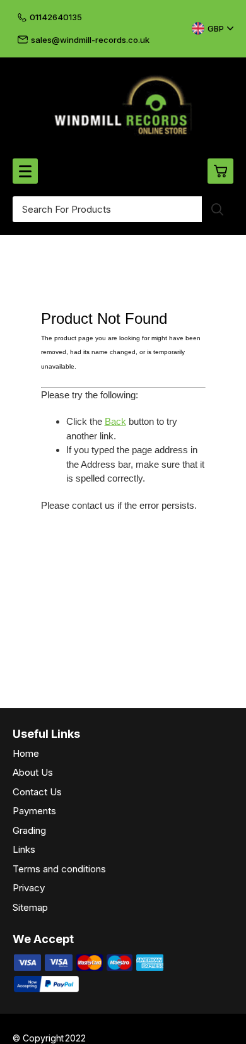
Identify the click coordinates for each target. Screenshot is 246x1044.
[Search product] (217, 209)
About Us (33, 772)
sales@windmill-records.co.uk (90, 40)
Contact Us (37, 792)
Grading (29, 830)
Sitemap (30, 907)
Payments (34, 811)
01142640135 (56, 17)
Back (115, 421)
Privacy (29, 888)
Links (24, 849)
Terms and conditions (59, 869)
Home (26, 753)
